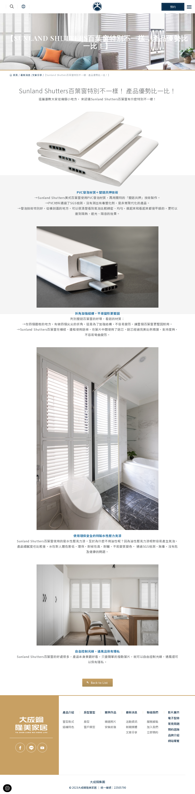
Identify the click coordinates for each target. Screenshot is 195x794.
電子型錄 (173, 718)
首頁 (15, 75)
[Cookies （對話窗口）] (7, 788)
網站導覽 (173, 741)
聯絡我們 (152, 712)
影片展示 (173, 712)
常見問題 (173, 724)
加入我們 (152, 727)
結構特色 (68, 727)
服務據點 (152, 722)
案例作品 (110, 712)
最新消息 (25, 75)
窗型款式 (68, 722)
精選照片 (110, 722)
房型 (87, 722)
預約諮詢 (173, 729)
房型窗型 (89, 712)
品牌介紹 (173, 735)
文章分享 (37, 75)
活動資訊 (131, 722)
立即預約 (152, 732)
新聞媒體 (131, 727)
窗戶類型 (89, 727)
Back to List (99, 683)
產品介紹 (68, 712)
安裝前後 (110, 727)
